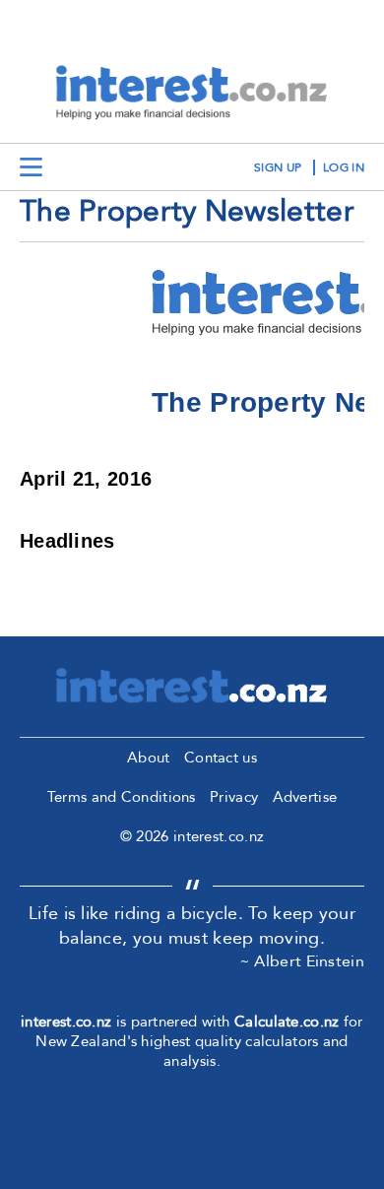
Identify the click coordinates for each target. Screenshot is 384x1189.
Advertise (305, 797)
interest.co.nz (66, 1021)
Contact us (220, 757)
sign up (277, 167)
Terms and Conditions (121, 797)
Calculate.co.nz (287, 1021)
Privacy (234, 797)
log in (343, 167)
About (148, 757)
